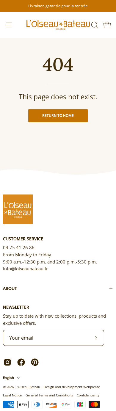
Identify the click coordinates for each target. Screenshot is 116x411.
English (8, 377)
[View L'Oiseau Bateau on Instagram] (7, 362)
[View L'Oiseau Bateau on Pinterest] (34, 362)
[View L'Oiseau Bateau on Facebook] (21, 362)
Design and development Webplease (72, 387)
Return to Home (58, 115)
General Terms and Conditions (49, 395)
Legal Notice (12, 395)
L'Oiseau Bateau (27, 387)
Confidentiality (88, 395)
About (10, 288)
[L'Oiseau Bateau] (58, 25)
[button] (94, 25)
